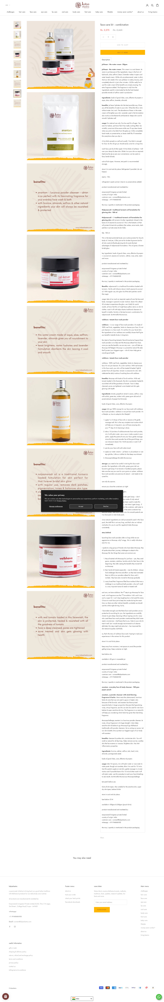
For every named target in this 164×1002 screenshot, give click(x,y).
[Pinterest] (111, 837)
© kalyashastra (12, 988)
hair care (22, 12)
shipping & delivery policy (17, 952)
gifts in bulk (13, 948)
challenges (10, 12)
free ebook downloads (72, 902)
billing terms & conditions (17, 970)
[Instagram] (15, 926)
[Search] (152, 5)
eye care (44, 12)
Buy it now (123, 53)
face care (33, 12)
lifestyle (110, 12)
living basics (152, 12)
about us (141, 12)
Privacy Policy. (61, 501)
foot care (88, 12)
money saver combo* (125, 12)
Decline (105, 506)
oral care (65, 12)
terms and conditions (16, 959)
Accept (81, 506)
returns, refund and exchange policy (21, 955)
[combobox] (82, 998)
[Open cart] (157, 5)
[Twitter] (109, 837)
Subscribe (102, 910)
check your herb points (72, 898)
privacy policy (13, 963)
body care (76, 12)
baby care (99, 12)
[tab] (105, 59)
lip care (54, 12)
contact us (12, 966)
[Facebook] (106, 837)
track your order (70, 895)
